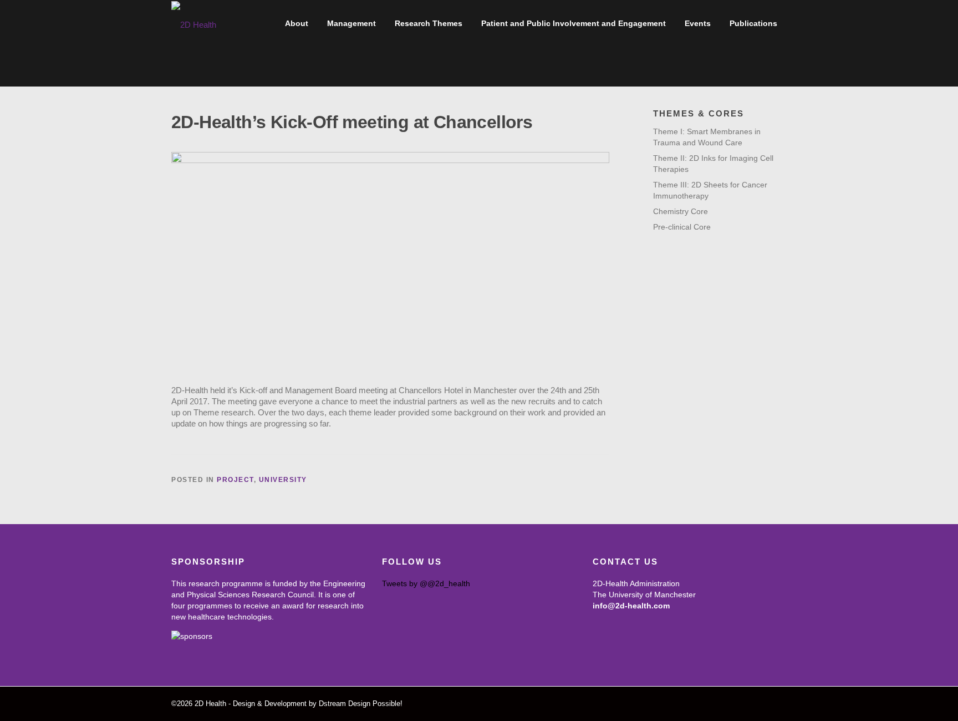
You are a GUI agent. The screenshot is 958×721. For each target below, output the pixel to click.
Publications (753, 23)
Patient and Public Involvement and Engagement (573, 23)
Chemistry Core (680, 211)
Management (351, 23)
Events (698, 23)
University (283, 480)
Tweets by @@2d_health (426, 583)
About (296, 23)
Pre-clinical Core (682, 226)
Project (235, 480)
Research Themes (428, 23)
